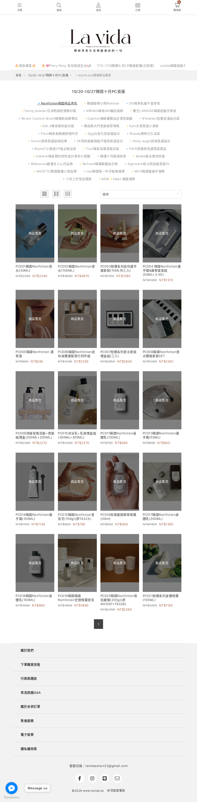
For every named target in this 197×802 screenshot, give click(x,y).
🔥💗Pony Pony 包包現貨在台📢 (66, 65)
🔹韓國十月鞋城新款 (111, 156)
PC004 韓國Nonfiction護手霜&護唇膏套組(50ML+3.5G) (162, 270)
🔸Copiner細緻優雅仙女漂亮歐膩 (108, 118)
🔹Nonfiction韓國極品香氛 (57, 103)
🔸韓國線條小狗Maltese (101, 103)
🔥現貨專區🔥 (25, 65)
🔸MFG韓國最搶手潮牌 (147, 171)
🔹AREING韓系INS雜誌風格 (102, 111)
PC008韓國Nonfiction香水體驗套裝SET (161, 354)
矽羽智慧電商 (116, 790)
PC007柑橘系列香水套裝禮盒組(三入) (118, 354)
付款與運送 (29, 678)
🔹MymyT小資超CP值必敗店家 (53, 149)
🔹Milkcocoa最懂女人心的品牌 (50, 164)
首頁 (19, 75)
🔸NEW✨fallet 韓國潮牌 (116, 179)
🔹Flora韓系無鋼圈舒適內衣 (57, 133)
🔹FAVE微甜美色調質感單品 (145, 149)
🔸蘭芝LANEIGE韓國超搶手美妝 (153, 111)
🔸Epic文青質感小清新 (142, 126)
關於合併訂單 (30, 706)
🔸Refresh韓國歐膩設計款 (98, 164)
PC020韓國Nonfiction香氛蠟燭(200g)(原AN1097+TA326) (118, 600)
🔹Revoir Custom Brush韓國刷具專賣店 (47, 118)
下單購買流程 (30, 664)
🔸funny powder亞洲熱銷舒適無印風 (48, 111)
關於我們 (27, 650)
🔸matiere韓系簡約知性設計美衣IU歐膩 (61, 156)
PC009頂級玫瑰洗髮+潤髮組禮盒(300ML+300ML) (35, 435)
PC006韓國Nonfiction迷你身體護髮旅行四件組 (76, 354)
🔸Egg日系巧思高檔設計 (102, 133)
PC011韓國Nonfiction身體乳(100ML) (118, 435)
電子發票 (27, 734)
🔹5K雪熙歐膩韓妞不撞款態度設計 (98, 141)
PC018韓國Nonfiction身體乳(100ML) (34, 598)
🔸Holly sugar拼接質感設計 (149, 141)
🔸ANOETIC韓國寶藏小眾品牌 (54, 171)
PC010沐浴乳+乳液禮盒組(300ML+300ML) (77, 435)
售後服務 (27, 721)
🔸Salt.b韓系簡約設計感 (56, 126)
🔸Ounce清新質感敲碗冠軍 (47, 141)
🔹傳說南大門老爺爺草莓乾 (100, 126)
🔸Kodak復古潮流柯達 (148, 156)
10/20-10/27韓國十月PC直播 (48, 75)
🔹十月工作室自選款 (77, 179)
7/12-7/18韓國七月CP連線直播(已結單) (125, 65)
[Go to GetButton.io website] (11, 797)
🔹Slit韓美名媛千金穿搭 (142, 103)
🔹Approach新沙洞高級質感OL (147, 164)
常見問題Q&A (31, 692)
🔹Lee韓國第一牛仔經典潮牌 (103, 171)
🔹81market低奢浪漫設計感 (159, 118)
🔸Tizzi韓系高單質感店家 (100, 149)
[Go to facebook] (12, 788)
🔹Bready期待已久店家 (143, 133)
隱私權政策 (29, 749)
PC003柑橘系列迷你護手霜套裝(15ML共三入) (118, 268)
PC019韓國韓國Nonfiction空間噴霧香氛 (76, 598)
